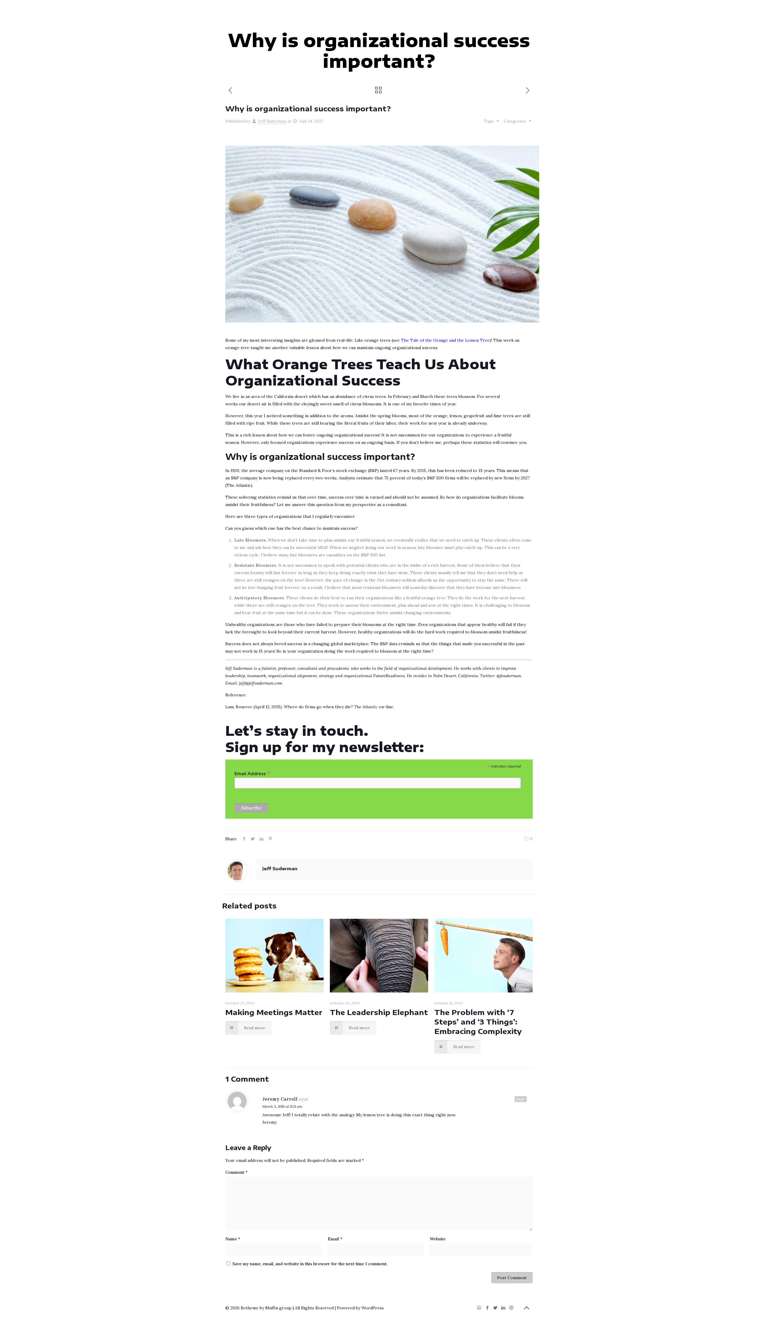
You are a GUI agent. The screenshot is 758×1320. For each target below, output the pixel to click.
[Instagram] (511, 1308)
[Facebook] (487, 1308)
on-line (373, 706)
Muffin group (278, 1308)
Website (438, 1239)
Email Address (252, 773)
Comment (236, 1172)
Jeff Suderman (272, 121)
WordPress (373, 1308)
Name (232, 1239)
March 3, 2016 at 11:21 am (282, 1106)
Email (335, 1239)
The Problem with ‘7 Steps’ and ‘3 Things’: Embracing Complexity (478, 1021)
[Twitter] (495, 1308)
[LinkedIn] (503, 1308)
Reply (520, 1099)
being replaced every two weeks (305, 478)
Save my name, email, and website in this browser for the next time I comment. (309, 1263)
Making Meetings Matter (273, 1012)
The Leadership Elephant (379, 1012)
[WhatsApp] (479, 1308)
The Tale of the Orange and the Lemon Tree (445, 340)
